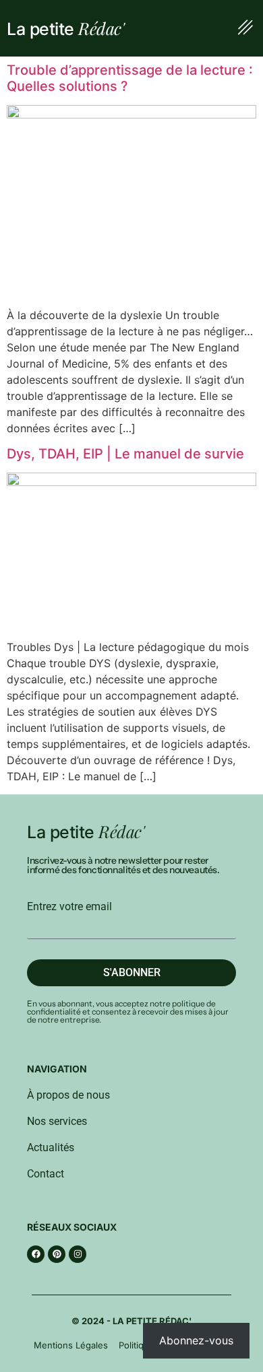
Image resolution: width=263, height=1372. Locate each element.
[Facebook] (36, 1254)
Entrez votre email (69, 906)
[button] (245, 28)
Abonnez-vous (196, 1340)
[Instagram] (77, 1254)
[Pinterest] (56, 1254)
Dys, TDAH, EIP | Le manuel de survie (125, 454)
